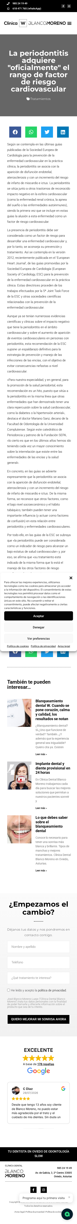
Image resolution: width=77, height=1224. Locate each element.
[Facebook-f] (63, 6)
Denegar (38, 627)
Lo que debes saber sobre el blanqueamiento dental (52, 824)
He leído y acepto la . (37, 998)
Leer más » (41, 754)
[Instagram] (69, 6)
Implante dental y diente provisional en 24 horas (53, 768)
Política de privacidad (43, 646)
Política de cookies (18, 646)
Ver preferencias (38, 638)
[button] (71, 578)
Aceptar (38, 616)
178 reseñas (45, 1064)
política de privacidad (52, 990)
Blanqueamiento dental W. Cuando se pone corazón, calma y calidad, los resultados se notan (53, 710)
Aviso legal (64, 646)
